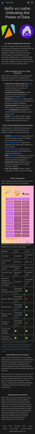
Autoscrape (9, 2)
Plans (24, 426)
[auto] (28, 2)
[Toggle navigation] (32, 2)
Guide (4, 426)
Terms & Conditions (26, 428)
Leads (30, 426)
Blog (10, 426)
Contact (5, 428)
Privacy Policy (14, 428)
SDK (22, 97)
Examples (17, 426)
